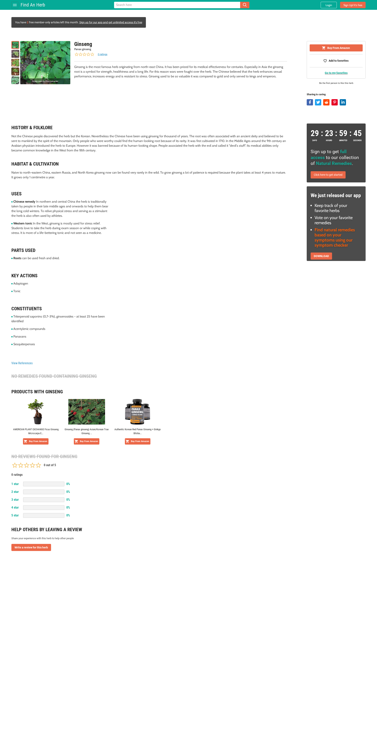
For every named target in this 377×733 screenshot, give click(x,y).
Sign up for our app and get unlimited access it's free (110, 22)
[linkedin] (343, 102)
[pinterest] (334, 102)
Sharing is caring (316, 94)
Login (329, 5)
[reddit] (326, 102)
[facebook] (310, 102)
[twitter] (318, 102)
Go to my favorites (336, 72)
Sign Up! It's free (352, 5)
